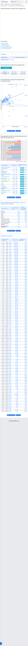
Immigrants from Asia (5, 176)
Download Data (11, 130)
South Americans (4, 5)
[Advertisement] (14, 25)
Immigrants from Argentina (4, 188)
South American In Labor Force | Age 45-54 (16, 5)
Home (2, 4)
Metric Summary (5, 43)
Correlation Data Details (6, 48)
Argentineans (3, 186)
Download (24, 82)
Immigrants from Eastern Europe (5, 175)
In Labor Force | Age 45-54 (15, 4)
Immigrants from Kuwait (5, 190)
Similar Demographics (6, 45)
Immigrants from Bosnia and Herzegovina (5, 168)
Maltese (2, 193)
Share (19, 130)
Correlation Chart (5, 44)
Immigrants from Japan (5, 179)
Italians (2, 184)
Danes (2, 183)
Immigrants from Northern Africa (4, 172)
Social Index (7, 4)
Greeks (2, 170)
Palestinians (3, 192)
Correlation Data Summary (7, 47)
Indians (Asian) (4, 178)
